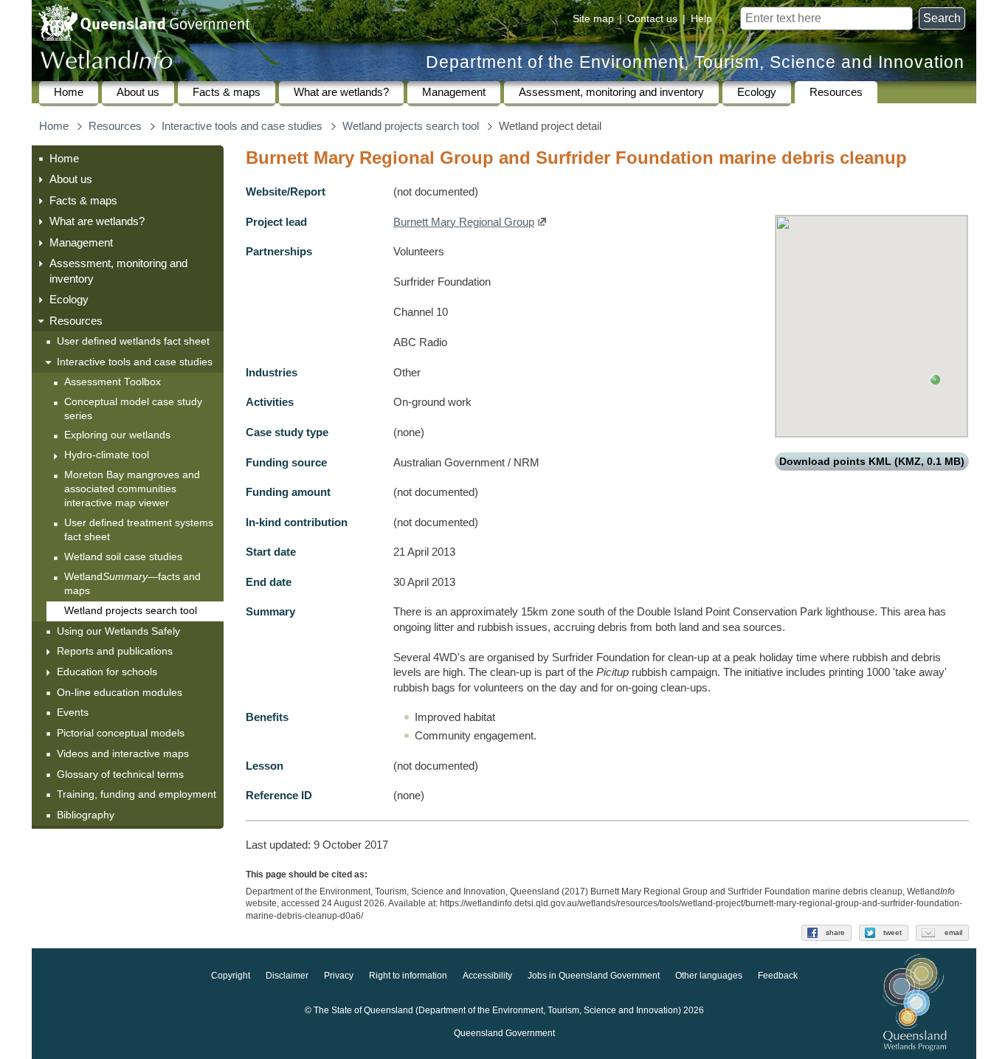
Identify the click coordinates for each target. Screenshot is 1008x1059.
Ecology (756, 92)
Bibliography (85, 815)
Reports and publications (115, 651)
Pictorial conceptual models (122, 733)
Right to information (408, 976)
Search (942, 18)
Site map (593, 18)
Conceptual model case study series (133, 408)
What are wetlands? (341, 92)
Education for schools (107, 671)
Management (454, 92)
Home (68, 92)
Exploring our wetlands (117, 435)
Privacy (338, 976)
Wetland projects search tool (410, 126)
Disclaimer (287, 976)
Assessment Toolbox (112, 381)
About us (138, 92)
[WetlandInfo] (106, 63)
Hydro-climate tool (106, 454)
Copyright (230, 976)
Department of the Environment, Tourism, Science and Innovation (695, 62)
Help (701, 18)
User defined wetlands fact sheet (133, 341)
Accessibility (487, 976)
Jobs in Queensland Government (594, 976)
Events (73, 712)
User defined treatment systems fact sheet (138, 529)
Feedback (778, 976)
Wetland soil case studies (123, 556)
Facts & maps (226, 92)
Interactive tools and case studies (242, 126)
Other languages (708, 976)
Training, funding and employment (136, 794)
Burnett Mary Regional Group (463, 222)
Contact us (652, 18)
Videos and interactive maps (123, 753)
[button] (935, 379)
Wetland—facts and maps (132, 583)
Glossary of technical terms (120, 774)
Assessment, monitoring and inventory (611, 92)
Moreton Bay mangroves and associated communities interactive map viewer (132, 488)
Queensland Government (504, 1034)
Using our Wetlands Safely (118, 631)
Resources (836, 92)
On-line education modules (119, 692)
